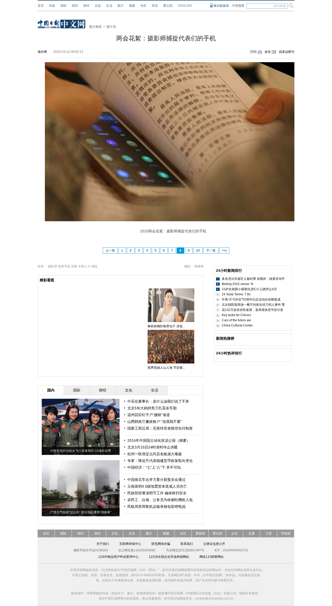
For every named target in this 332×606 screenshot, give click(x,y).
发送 (268, 52)
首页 (41, 6)
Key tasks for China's (236, 315)
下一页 (211, 250)
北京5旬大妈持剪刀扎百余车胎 (152, 408)
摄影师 (52, 266)
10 (198, 250)
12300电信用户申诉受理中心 (118, 557)
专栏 (143, 6)
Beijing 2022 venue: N (237, 284)
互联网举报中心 (130, 544)
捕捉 (94, 266)
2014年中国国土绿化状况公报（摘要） (158, 440)
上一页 (110, 250)
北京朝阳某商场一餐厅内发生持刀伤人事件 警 (253, 304)
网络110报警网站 (211, 557)
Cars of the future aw (236, 320)
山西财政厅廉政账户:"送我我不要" (154, 421)
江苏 (269, 533)
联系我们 (187, 544)
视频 (132, 6)
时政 (52, 6)
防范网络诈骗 (160, 544)
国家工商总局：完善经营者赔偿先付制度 (160, 428)
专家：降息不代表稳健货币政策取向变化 (160, 461)
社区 (183, 533)
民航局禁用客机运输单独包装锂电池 (156, 506)
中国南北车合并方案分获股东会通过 (156, 479)
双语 (155, 6)
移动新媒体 (221, 6)
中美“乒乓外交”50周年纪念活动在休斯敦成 (251, 299)
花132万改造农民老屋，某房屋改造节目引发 (252, 310)
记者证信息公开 (214, 544)
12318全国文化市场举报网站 (169, 557)
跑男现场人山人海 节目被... (166, 367)
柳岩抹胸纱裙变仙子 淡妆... (166, 326)
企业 (234, 533)
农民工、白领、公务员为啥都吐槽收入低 (160, 500)
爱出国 (167, 6)
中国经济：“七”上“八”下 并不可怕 (154, 467)
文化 (115, 533)
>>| (224, 250)
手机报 (285, 533)
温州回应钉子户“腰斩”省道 (148, 415)
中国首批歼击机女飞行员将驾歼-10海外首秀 (80, 451)
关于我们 (102, 544)
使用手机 (64, 266)
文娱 (98, 6)
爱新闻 (200, 533)
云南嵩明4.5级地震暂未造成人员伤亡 (157, 486)
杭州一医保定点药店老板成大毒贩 (154, 454)
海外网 (42, 52)
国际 (63, 6)
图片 (120, 6)
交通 (251, 533)
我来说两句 (286, 52)
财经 (86, 6)
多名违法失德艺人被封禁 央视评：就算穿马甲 (253, 279)
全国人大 (84, 266)
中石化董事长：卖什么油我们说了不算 (158, 401)
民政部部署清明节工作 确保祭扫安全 (156, 493)
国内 (75, 6)
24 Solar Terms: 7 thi (236, 294)
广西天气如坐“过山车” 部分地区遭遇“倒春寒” (80, 512)
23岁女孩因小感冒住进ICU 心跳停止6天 (249, 289)
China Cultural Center (237, 325)
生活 (109, 6)
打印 (253, 52)
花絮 (74, 266)
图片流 (111, 26)
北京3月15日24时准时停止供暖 (152, 447)
